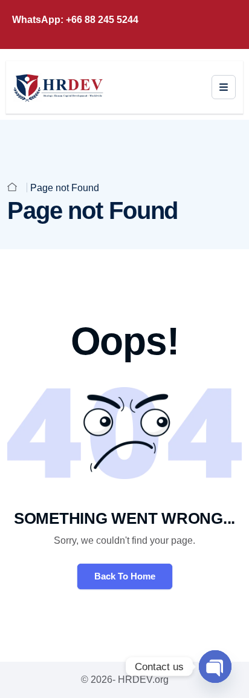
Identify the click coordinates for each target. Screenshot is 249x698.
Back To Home (124, 576)
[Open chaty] (215, 666)
